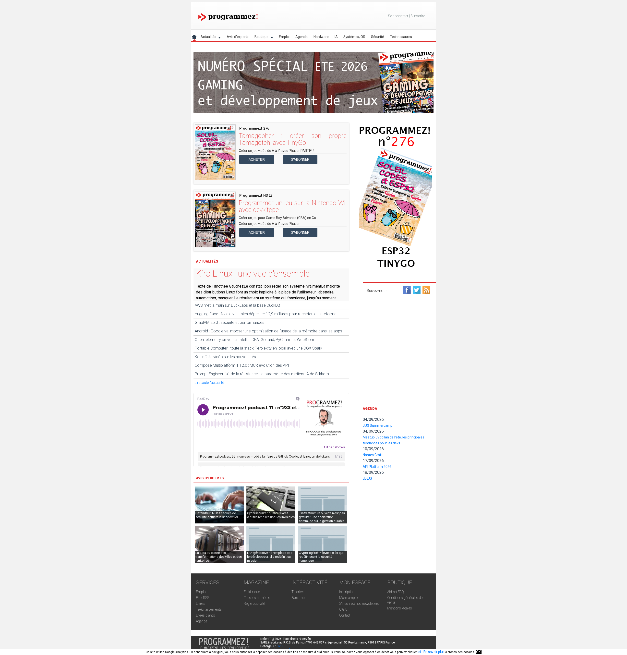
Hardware (321, 37)
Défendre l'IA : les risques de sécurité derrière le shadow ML (217, 515)
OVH (280, 646)
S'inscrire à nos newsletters (359, 604)
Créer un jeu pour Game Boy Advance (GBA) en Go (277, 218)
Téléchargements (209, 609)
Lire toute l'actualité (209, 383)
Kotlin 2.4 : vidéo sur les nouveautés (225, 356)
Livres (200, 604)
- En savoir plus (433, 652)
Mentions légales (399, 608)
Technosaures (401, 37)
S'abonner (300, 159)
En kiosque (252, 592)
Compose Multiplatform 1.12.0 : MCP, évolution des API (242, 365)
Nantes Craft (373, 455)
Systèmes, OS (354, 37)
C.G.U (343, 609)
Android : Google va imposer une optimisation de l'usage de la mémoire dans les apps (268, 331)
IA (336, 37)
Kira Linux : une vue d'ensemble (253, 274)
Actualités (207, 37)
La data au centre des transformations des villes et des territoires (218, 556)
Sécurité (377, 37)
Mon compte (348, 598)
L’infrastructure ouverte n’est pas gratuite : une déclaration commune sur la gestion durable (322, 517)
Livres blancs (205, 615)
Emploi (284, 37)
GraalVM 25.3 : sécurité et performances (229, 322)
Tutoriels (297, 592)
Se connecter (398, 16)
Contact (344, 615)
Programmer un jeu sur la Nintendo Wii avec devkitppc (293, 206)
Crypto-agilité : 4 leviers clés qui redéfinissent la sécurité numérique (321, 556)
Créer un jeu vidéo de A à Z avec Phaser (269, 224)
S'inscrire (417, 16)
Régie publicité (254, 604)
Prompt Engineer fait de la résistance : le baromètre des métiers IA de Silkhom (262, 374)
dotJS (367, 478)
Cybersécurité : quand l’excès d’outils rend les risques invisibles (271, 515)
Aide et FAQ (395, 592)
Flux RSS (202, 598)
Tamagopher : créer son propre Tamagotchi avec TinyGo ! (293, 139)
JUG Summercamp (377, 425)
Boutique (260, 37)
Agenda (301, 37)
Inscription (346, 592)
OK (478, 652)
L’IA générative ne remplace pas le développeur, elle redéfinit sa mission (269, 556)
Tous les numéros (257, 598)
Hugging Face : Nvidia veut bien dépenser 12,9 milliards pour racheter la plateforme (266, 314)
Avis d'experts (238, 37)
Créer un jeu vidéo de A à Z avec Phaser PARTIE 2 (276, 151)
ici (419, 652)
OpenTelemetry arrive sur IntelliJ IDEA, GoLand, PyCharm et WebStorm (255, 339)
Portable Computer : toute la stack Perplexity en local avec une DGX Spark (258, 348)
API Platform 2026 (377, 467)
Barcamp (298, 598)
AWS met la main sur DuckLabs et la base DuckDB (237, 305)
